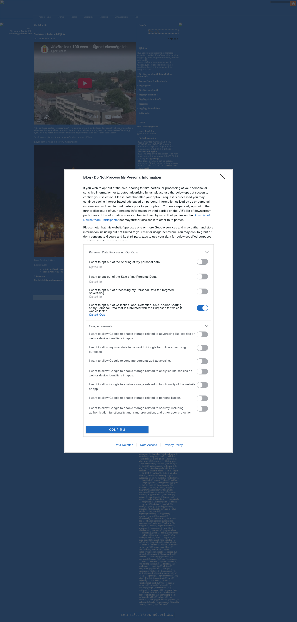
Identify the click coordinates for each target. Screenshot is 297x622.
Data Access (148, 444)
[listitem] (148, 252)
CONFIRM (117, 429)
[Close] (224, 178)
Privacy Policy (173, 444)
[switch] (202, 262)
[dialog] (148, 311)
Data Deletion (124, 444)
